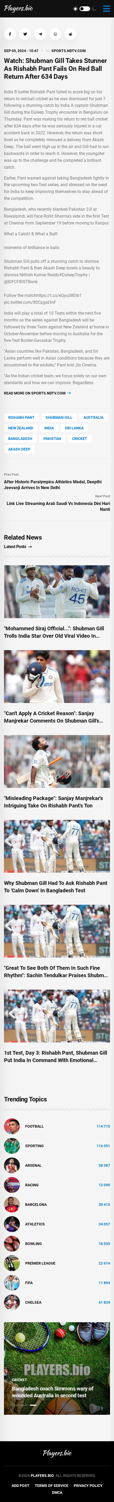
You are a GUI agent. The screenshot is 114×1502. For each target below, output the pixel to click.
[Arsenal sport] (12, 1165)
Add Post (20, 1485)
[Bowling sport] (12, 1243)
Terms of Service (51, 1485)
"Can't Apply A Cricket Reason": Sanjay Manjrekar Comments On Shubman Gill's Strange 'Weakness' (51, 720)
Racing (32, 1185)
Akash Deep (19, 449)
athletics (35, 1224)
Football (34, 1126)
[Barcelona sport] (12, 1204)
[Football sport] (12, 1126)
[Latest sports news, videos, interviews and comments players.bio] (18, 8)
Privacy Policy (88, 1485)
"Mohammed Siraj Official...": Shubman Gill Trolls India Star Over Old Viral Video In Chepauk (54, 635)
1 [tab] (15, 1405)
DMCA (57, 1492)
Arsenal (33, 1165)
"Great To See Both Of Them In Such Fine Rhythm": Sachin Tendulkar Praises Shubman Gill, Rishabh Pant (57, 975)
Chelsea (33, 1302)
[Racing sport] (12, 1185)
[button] (10, 34)
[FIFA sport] (12, 1282)
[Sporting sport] (12, 1145)
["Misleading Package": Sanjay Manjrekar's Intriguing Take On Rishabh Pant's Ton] (57, 761)
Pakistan (52, 439)
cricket (79, 439)
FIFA (29, 1283)
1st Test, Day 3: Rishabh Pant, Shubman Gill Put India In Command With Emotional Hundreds (55, 1060)
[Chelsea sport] (12, 1302)
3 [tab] (33, 1405)
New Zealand (20, 428)
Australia (93, 417)
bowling (33, 1244)
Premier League (40, 1263)
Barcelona (36, 1204)
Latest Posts (15, 546)
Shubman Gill (59, 417)
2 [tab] (24, 1405)
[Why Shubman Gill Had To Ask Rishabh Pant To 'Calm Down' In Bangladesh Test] (57, 846)
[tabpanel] (57, 1368)
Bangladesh (20, 439)
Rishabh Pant (21, 417)
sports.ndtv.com (68, 51)
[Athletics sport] (12, 1224)
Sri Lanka (74, 428)
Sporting (34, 1146)
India (49, 428)
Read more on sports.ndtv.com (35, 393)
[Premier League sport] (12, 1263)
